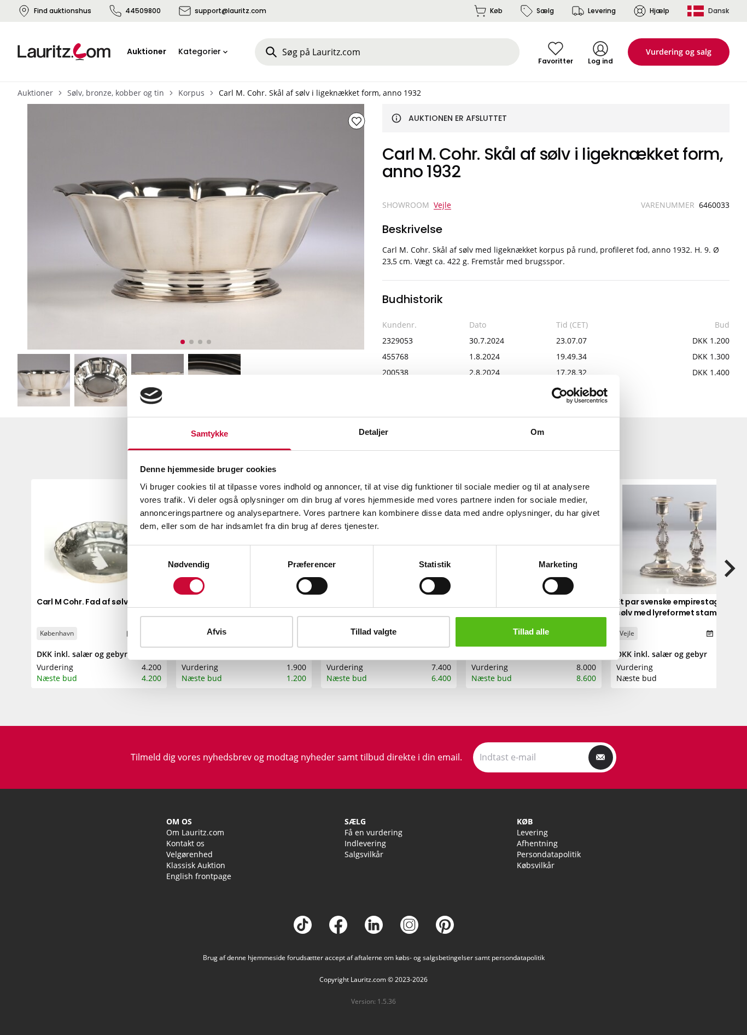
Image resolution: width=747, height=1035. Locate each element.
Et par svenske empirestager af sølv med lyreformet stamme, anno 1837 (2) (676, 612)
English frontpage (198, 876)
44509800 (143, 10)
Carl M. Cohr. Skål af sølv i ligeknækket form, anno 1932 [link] (320, 93)
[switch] (312, 586)
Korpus (191, 93)
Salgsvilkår (364, 854)
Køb (496, 10)
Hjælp (659, 10)
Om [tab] (537, 432)
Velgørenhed (189, 854)
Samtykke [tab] (210, 433)
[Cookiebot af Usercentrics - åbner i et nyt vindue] (560, 395)
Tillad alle (531, 631)
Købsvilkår (536, 865)
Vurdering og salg (678, 51)
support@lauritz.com (230, 10)
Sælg (545, 10)
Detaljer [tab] (374, 432)
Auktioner (35, 93)
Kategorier (199, 51)
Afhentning (537, 843)
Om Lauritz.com (195, 832)
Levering (602, 10)
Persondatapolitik (549, 854)
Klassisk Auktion (195, 865)
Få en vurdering (373, 832)
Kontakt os (185, 843)
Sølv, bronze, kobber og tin (115, 93)
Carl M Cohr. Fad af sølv (82, 601)
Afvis (216, 631)
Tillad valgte (373, 631)
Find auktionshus (62, 10)
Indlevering (365, 843)
